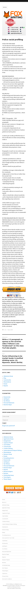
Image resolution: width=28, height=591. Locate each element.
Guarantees (4, 540)
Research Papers (8, 471)
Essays (5, 383)
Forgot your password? (8, 425)
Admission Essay (8, 376)
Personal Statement (9, 402)
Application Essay (8, 439)
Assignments (7, 441)
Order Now (4, 573)
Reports (6, 385)
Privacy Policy (5, 576)
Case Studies (7, 444)
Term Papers (7, 477)
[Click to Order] (14, 291)
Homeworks (7, 397)
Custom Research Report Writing (13, 450)
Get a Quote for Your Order (8, 537)
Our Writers (7, 401)
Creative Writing (8, 448)
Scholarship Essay (9, 475)
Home (3, 499)
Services (5, 7)
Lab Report (6, 399)
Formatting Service (9, 458)
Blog (5, 378)
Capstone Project (8, 442)
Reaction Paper (8, 404)
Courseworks (7, 380)
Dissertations (7, 382)
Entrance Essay (8, 454)
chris (5, 329)
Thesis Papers (7, 479)
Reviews (6, 473)
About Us (4, 502)
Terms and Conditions (7, 579)
